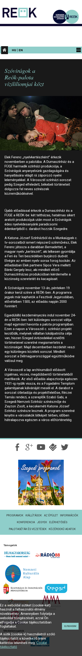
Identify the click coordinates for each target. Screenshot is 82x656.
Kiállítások (34, 515)
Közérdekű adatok (62, 529)
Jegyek (42, 522)
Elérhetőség (58, 522)
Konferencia (26, 522)
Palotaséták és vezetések (27, 529)
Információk (69, 515)
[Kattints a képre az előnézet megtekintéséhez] (41, 125)
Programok (14, 515)
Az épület (51, 515)
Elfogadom (70, 626)
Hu (14, 50)
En (21, 50)
